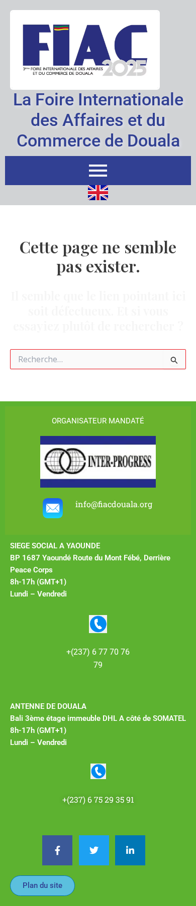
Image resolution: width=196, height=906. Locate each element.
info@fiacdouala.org (114, 504)
